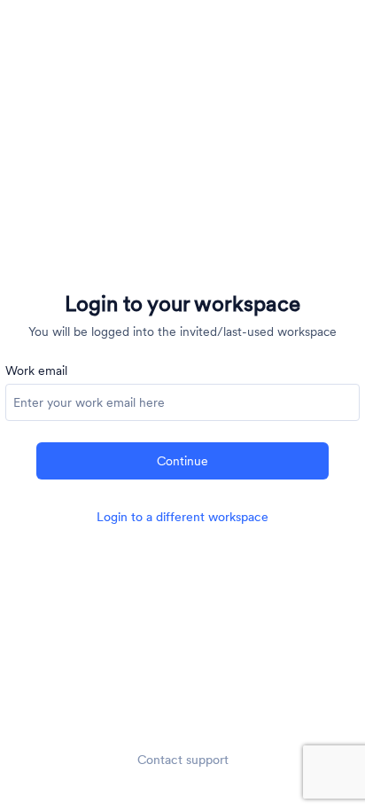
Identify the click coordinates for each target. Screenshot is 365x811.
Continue (182, 461)
